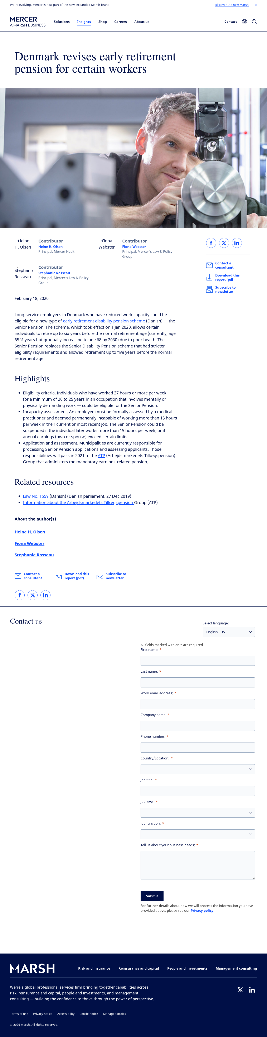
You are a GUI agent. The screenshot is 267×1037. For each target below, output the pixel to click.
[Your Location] (244, 21)
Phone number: (153, 736)
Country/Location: (155, 758)
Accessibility (65, 1014)
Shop (102, 21)
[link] (19, 595)
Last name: (149, 671)
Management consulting (236, 968)
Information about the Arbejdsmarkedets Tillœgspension (78, 503)
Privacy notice (42, 1014)
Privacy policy (202, 910)
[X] (240, 989)
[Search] (254, 21)
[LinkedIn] (252, 989)
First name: (149, 649)
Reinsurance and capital (138, 968)
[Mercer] (27, 22)
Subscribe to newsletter (116, 576)
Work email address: (157, 693)
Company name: (153, 714)
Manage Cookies (114, 1014)
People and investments (187, 968)
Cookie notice (88, 1014)
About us (141, 21)
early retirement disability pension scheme (104, 321)
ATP (101, 456)
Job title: (147, 780)
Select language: (216, 623)
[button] (255, 5)
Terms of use (19, 1014)
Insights (84, 21)
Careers (120, 21)
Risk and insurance (94, 968)
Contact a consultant (33, 576)
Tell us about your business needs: (168, 845)
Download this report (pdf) (77, 576)
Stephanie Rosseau (54, 273)
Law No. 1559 (36, 496)
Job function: (151, 823)
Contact (230, 21)
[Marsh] (32, 969)
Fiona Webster (134, 246)
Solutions (62, 21)
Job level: (148, 801)
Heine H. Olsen (50, 246)
